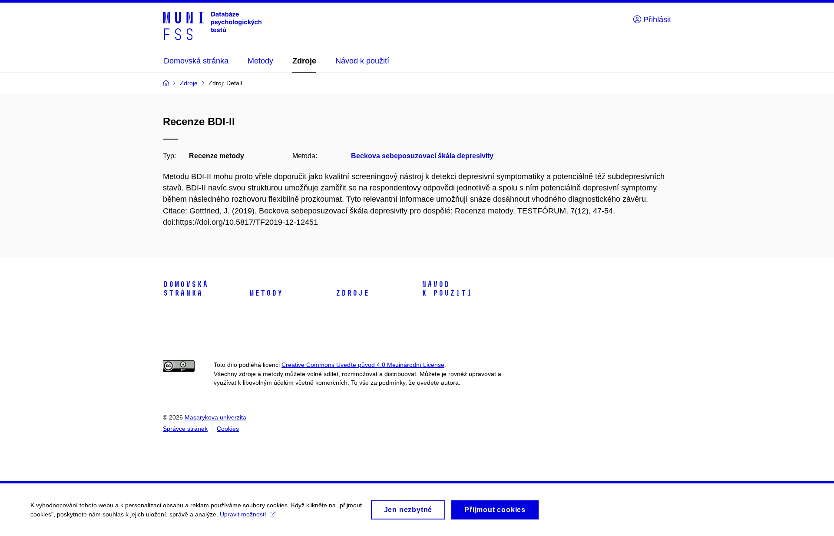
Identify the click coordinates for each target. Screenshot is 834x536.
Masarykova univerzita (215, 417)
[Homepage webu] (212, 25)
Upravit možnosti (243, 514)
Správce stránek (185, 428)
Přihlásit (656, 19)
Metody (266, 293)
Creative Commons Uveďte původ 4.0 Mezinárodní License (362, 364)
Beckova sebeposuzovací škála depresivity (422, 156)
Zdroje (352, 293)
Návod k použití (446, 289)
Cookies (228, 428)
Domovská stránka (185, 289)
